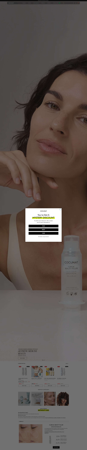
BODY (43, 229)
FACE (43, 226)
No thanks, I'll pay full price (43, 236)
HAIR (43, 233)
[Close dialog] (60, 209)
